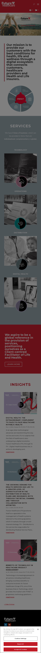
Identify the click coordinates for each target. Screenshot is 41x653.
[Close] (38, 629)
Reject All (20, 644)
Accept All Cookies (20, 649)
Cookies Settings (20, 638)
